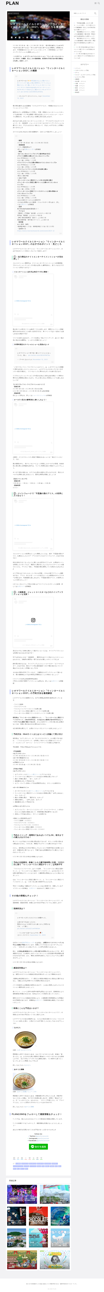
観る (59, 1166)
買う (14, 1168)
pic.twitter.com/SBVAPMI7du (39, 355)
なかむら (28, 1065)
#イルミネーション (44, 87)
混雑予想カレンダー (28, 942)
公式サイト (24, 204)
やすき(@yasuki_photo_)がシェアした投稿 (33, 451)
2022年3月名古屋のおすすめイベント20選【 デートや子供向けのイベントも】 (84, 49)
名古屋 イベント (80, 81)
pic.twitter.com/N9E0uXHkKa (32, 92)
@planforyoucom (42, 1136)
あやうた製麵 (29, 1107)
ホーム (10, 13)
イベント (16, 13)
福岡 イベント (80, 90)
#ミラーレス (37, 85)
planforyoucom (43, 1138)
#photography (31, 87)
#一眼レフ (28, 85)
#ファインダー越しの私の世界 (27, 83)
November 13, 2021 (40, 359)
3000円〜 (54, 1163)
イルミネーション (18, 1166)
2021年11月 (25, 1163)
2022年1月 (40, 1163)
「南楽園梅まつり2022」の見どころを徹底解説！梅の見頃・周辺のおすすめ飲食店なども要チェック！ (84, 34)
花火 (56, 1166)
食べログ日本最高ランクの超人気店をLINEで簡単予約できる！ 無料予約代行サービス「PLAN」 (52, 1283)
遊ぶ (18, 1168)
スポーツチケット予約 (82, 70)
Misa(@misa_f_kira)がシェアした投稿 (33, 323)
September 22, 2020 (38, 935)
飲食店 (77, 92)
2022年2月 (48, 1163)
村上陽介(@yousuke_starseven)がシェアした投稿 (33, 548)
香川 (26, 1168)
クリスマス (33, 1166)
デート (77, 72)
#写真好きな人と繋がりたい (40, 81)
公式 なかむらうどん (24, 1050)
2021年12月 (32, 1163)
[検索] (95, 13)
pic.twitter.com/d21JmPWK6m (28, 928)
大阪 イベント (80, 83)
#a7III (19, 89)
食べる (22, 1168)
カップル (26, 1166)
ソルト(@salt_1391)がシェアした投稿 (33, 645)
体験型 (77, 79)
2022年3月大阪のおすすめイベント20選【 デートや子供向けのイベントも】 (84, 56)
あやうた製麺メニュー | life (26, 1091)
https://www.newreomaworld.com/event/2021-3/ (36, 231)
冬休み (39, 1166)
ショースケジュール (39, 395)
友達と (47, 1166)
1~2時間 (18, 1163)
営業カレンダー (29, 149)
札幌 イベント (80, 85)
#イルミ (23, 87)
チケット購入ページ (33, 774)
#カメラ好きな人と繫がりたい (32, 89)
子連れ (52, 1166)
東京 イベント (80, 88)
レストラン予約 (80, 77)
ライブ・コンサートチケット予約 (85, 75)
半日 (43, 1166)
